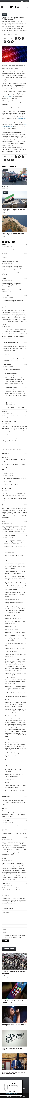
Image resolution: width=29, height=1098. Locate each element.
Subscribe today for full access (11, 1091)
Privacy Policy (22, 1096)
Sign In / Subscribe (25, 1)
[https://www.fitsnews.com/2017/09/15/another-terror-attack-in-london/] (14, 176)
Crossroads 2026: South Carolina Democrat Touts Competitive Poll (13, 1072)
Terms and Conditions (14, 1096)
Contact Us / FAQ (5, 1096)
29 (16, 34)
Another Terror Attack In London (11, 186)
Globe (4, 14)
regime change (8, 96)
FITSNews (6, 34)
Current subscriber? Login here (11, 1093)
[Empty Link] (25, 948)
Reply (25, 244)
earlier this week (22, 118)
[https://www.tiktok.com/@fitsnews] (24, 1088)
